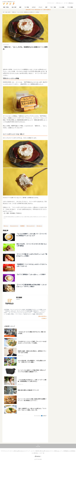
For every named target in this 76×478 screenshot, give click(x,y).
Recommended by (37, 415)
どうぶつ (40, 7)
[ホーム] (3, 12)
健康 (20, 7)
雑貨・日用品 (6, 7)
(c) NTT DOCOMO (38, 459)
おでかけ (34, 7)
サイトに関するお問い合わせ (17, 451)
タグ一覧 (42, 453)
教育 (46, 7)
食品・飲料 (14, 7)
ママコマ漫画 (70, 7)
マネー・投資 (53, 7)
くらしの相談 (61, 7)
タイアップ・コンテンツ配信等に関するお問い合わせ (37, 451)
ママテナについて (5, 451)
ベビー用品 (26, 7)
